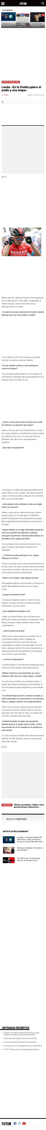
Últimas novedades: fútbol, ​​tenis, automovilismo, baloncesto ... (29, 806)
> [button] (43, 15)
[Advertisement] (23, 55)
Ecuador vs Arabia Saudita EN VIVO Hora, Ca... (8, 24)
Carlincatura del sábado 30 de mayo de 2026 (22, 24)
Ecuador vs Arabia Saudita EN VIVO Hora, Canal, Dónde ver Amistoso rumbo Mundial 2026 (30, 839)
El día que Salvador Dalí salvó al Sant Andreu (20, 1042)
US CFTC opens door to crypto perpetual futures (21, 1049)
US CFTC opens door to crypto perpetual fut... (36, 24)
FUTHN (6, 95)
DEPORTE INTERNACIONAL (10, 82)
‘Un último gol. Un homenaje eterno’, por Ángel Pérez (28, 859)
